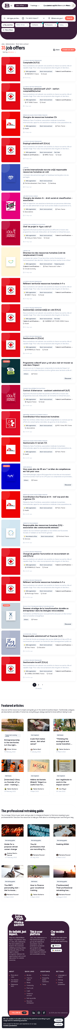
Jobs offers (20, 6)
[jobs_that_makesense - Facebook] (44, 1013)
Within (20, 25)
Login (28, 991)
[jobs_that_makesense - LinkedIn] (34, 1013)
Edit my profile (31, 998)
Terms (44, 984)
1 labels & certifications (63, 71)
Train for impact (29, 979)
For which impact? (32, 18)
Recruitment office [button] (30, 536)
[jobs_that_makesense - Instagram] (39, 1013)
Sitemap (60, 980)
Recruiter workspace (30, 1002)
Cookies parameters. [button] (10, 1025)
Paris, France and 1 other (52, 266)
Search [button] (69, 18)
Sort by (8, 52)
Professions (51, 24)
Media (28, 982)
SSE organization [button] (30, 71)
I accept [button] (58, 1020)
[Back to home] (18, 921)
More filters (9, 30)
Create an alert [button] (68, 50)
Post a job (30, 988)
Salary (61, 25)
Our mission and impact (14, 981)
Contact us (45, 975)
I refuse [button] (59, 1024)
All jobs (29, 975)
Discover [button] (68, 378)
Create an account (30, 994)
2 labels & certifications (31, 266)
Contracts (37, 24)
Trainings (33, 6)
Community (30, 985)
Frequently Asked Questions (45, 979)
